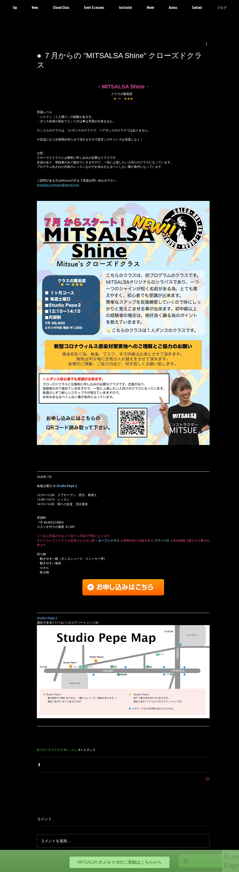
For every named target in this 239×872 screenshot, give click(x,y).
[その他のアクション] (207, 44)
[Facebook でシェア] (39, 765)
